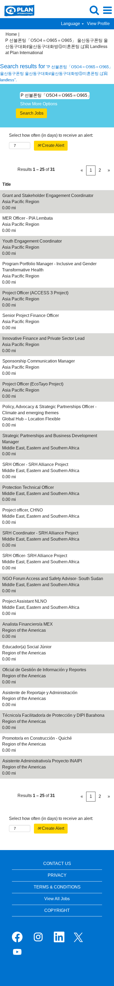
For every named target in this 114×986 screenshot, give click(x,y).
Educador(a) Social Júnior (26, 647)
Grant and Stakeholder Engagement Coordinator (47, 195)
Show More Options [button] (38, 104)
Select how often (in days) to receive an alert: (51, 135)
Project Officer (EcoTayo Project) (32, 384)
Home (11, 34)
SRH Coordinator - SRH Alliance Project (40, 533)
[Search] (94, 10)
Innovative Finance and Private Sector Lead (43, 338)
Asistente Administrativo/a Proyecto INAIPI (42, 761)
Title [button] (6, 184)
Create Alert (52, 145)
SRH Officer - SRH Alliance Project (35, 464)
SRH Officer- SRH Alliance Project (34, 555)
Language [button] (71, 23)
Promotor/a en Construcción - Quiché (37, 738)
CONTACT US (57, 863)
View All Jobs (57, 898)
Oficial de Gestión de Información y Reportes (44, 669)
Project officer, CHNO (22, 510)
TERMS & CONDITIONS (57, 887)
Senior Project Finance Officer (30, 315)
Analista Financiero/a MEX (27, 624)
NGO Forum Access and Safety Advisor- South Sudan (52, 578)
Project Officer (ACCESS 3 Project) (35, 293)
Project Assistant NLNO (24, 601)
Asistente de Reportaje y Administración (39, 692)
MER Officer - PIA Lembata (27, 218)
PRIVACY (57, 875)
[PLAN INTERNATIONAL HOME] (17, 10)
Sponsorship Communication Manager (38, 361)
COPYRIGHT (57, 910)
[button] (107, 10)
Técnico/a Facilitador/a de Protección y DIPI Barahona (53, 715)
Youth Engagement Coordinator (32, 241)
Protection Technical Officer (28, 487)
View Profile (98, 23)
